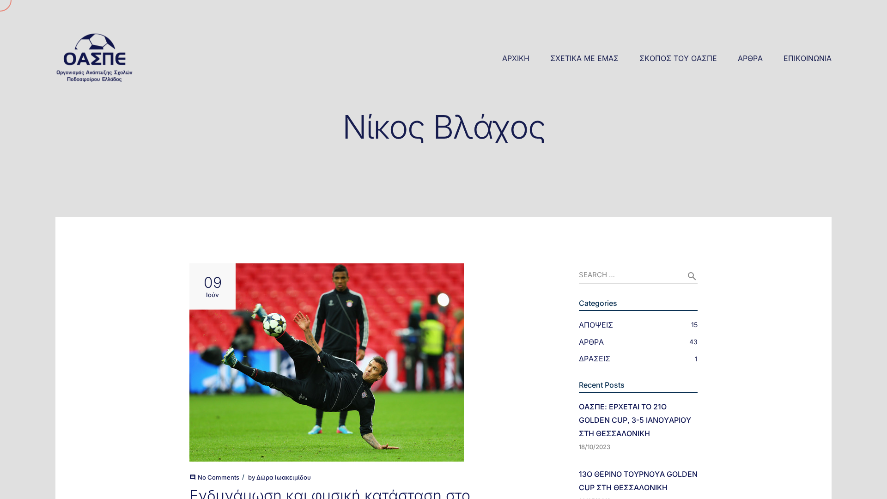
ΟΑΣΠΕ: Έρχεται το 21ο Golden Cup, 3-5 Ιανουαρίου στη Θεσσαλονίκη (635, 420)
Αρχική (515, 58)
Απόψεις (596, 324)
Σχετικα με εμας (584, 58)
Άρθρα (591, 342)
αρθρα (750, 58)
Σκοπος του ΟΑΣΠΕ (678, 58)
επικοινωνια (808, 58)
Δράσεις (594, 358)
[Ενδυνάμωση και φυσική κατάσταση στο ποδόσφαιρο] (356, 362)
